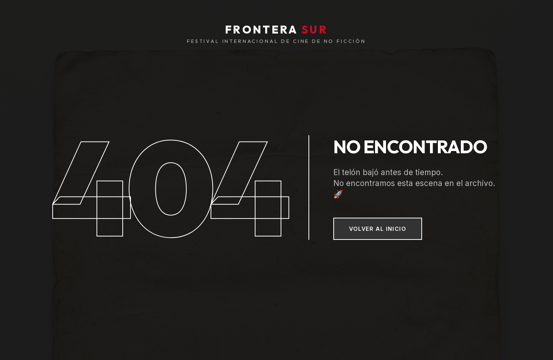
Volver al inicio (377, 229)
